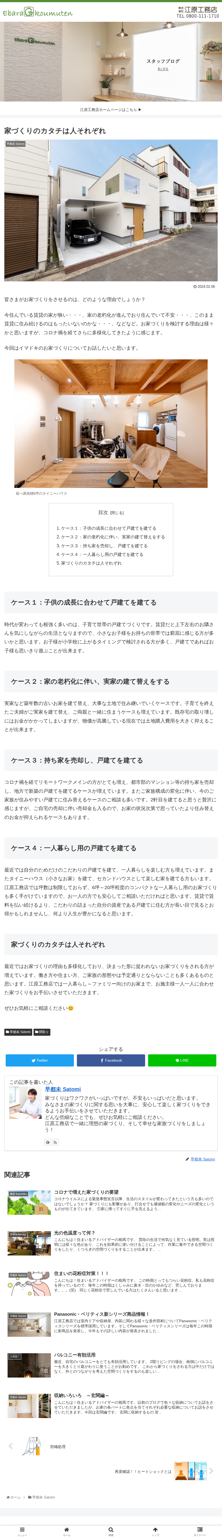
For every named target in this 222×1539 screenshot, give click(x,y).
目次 (103, 512)
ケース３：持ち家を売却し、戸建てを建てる (104, 545)
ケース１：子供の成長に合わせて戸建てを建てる (108, 528)
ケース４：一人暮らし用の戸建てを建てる (102, 554)
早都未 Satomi (20, 1032)
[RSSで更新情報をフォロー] (55, 1142)
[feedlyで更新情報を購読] (47, 1142)
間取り (43, 1032)
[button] (205, 867)
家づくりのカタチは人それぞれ (91, 563)
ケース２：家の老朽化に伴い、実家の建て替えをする (113, 536)
